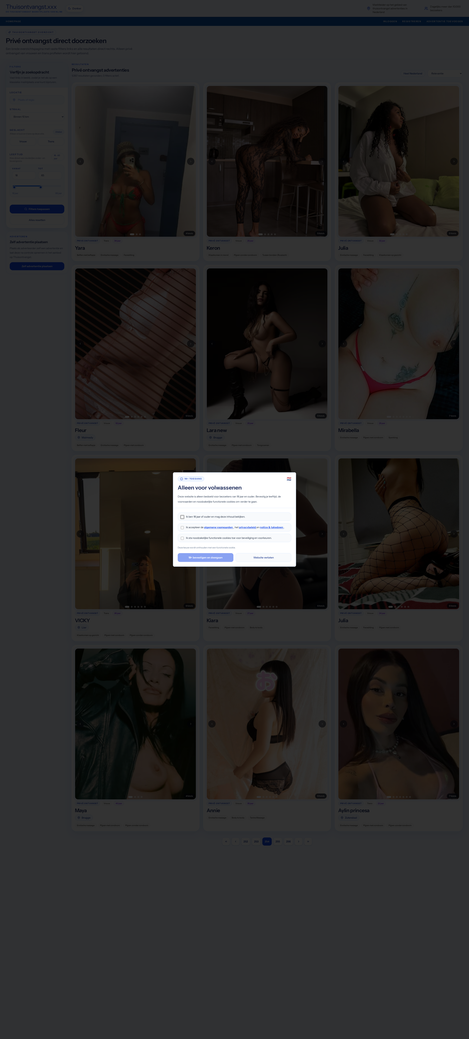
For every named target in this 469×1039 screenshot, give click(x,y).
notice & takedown (272, 527)
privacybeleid (247, 527)
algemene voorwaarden (218, 527)
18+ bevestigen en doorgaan (206, 557)
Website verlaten (263, 557)
